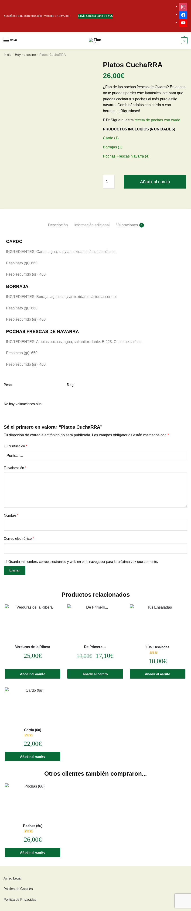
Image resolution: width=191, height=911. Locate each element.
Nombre (11, 515)
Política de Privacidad (19, 899)
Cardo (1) (111, 138)
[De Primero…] (95, 622)
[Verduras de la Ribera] (32, 622)
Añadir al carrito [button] (32, 674)
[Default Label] (183, 22)
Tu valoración (15, 468)
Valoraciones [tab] (127, 225)
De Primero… (95, 647)
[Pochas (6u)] (32, 801)
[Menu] (6, 40)
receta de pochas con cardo (157, 120)
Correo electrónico (19, 538)
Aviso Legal (12, 878)
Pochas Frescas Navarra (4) (126, 156)
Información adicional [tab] (92, 225)
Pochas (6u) (32, 826)
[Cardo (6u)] (32, 706)
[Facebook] (183, 14)
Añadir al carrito (155, 181)
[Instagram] (183, 6)
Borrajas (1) (112, 147)
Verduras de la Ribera (32, 647)
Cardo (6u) (32, 730)
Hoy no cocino (25, 54)
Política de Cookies (18, 889)
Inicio (7, 54)
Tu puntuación (15, 446)
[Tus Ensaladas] (157, 623)
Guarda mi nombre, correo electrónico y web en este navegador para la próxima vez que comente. (83, 562)
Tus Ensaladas (157, 647)
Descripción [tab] (58, 225)
